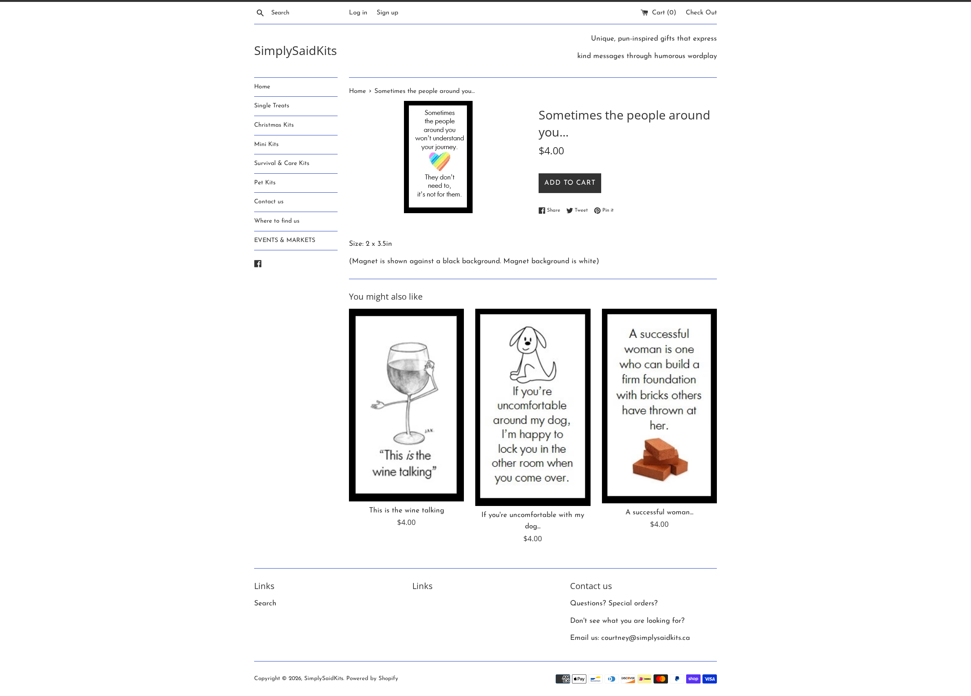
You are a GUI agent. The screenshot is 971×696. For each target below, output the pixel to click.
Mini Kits (266, 144)
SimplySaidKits (295, 50)
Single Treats (271, 106)
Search (265, 603)
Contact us (269, 202)
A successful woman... (659, 512)
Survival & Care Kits (282, 163)
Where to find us (277, 221)
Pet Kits (265, 183)
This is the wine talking (406, 510)
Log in (358, 12)
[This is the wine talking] (406, 405)
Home (262, 87)
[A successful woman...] (659, 406)
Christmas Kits (274, 125)
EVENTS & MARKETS (284, 240)
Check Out (701, 12)
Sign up (387, 12)
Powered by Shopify (372, 679)
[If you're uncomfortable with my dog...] (532, 407)
